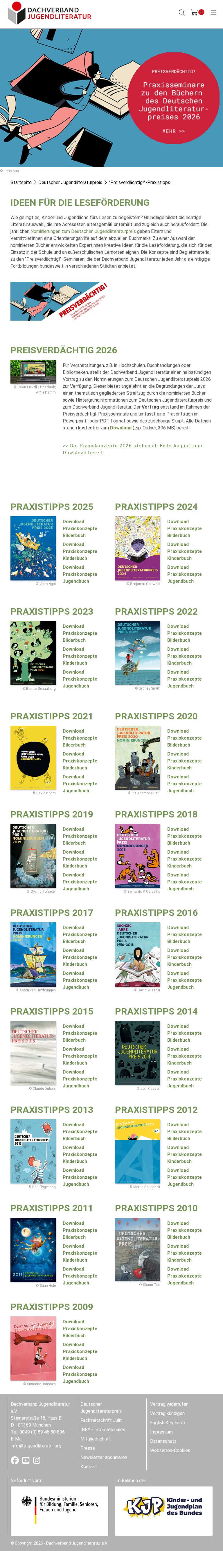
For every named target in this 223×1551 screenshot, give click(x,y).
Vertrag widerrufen (169, 1404)
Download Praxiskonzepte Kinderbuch (80, 761)
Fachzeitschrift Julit (101, 1420)
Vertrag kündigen (167, 1413)
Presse (87, 1448)
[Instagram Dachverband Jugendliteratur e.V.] (36, 1461)
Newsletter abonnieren (103, 1457)
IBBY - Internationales (102, 1429)
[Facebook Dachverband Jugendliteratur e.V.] (15, 1461)
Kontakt (88, 1466)
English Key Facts (168, 1422)
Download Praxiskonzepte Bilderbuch (80, 738)
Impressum (161, 1432)
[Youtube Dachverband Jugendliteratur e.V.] (26, 1461)
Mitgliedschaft (95, 1439)
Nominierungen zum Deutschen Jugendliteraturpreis (83, 231)
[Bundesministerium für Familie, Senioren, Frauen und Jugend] (59, 1510)
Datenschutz (163, 1441)
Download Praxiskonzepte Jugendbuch (80, 783)
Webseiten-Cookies (170, 1450)
